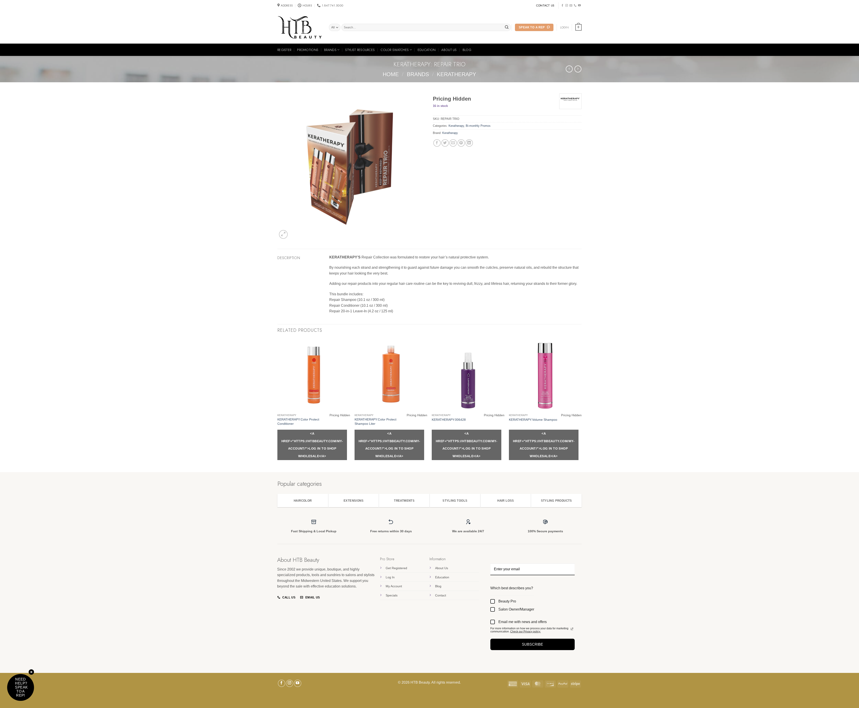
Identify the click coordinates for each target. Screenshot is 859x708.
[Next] (581, 405)
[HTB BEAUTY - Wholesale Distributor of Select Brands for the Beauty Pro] (299, 27)
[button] (578, 27)
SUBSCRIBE (532, 644)
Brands (418, 74)
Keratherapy (456, 74)
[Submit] (507, 27)
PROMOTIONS (307, 50)
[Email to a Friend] (453, 143)
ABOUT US (449, 50)
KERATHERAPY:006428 (449, 419)
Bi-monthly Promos (478, 125)
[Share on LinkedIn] (469, 143)
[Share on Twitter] (445, 143)
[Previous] (277, 405)
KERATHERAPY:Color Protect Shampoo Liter (375, 421)
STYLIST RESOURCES (360, 50)
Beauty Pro (507, 601)
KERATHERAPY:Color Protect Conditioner (298, 421)
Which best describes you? (511, 588)
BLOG (467, 50)
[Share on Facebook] (437, 143)
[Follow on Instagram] (566, 5)
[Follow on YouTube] (579, 5)
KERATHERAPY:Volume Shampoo (533, 419)
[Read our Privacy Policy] (572, 629)
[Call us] (575, 5)
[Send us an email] (571, 5)
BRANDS (330, 50)
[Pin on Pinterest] (461, 143)
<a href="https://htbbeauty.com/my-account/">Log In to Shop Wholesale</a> (312, 445)
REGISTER (284, 50)
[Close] (31, 672)
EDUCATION (427, 50)
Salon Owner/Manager (516, 609)
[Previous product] (577, 69)
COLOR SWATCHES (395, 50)
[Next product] (569, 69)
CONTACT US (545, 5)
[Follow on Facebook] (562, 5)
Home (391, 74)
